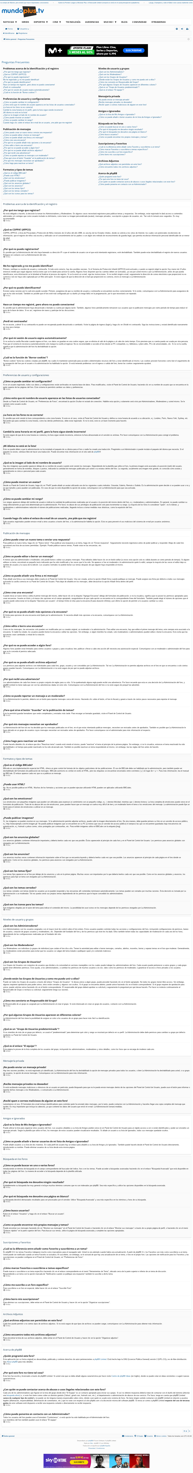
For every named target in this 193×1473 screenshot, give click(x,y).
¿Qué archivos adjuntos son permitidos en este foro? (120, 164)
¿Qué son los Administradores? (111, 72)
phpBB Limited (100, 1359)
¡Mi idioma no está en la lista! (15, 112)
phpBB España (105, 1445)
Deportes (39, 21)
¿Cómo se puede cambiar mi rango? (18, 120)
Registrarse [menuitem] (187, 29)
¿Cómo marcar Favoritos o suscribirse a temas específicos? (123, 149)
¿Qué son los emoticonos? (14, 178)
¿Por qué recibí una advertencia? (16, 153)
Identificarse (9, 33)
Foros (10, 29)
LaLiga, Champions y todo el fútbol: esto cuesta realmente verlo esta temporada (163, 3)
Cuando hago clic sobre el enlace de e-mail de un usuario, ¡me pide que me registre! (37, 123)
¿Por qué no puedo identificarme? (17, 82)
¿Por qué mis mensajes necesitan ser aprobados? (23, 161)
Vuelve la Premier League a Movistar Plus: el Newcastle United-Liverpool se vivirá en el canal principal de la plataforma (85, 3)
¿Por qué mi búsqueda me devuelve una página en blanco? (122, 132)
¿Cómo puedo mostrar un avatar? (17, 117)
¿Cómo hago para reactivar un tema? (18, 163)
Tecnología (73, 21)
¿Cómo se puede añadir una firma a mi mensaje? (23, 138)
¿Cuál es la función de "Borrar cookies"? (19, 92)
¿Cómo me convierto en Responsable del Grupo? (118, 82)
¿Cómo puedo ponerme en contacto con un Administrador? (122, 184)
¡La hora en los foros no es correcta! (18, 107)
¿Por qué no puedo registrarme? (16, 77)
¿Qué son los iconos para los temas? (18, 194)
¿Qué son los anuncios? (13, 186)
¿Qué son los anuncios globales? (16, 183)
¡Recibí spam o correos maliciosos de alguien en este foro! (122, 105)
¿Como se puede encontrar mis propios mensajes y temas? (122, 137)
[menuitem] (177, 29)
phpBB (96, 452)
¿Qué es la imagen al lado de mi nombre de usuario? (24, 115)
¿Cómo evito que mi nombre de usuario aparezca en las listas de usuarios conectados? (39, 105)
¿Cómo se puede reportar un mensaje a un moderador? (25, 155)
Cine (55, 21)
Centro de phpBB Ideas (121, 1376)
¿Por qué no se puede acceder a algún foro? (21, 148)
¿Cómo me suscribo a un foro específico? (115, 152)
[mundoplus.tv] (23, 11)
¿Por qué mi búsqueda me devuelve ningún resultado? (120, 129)
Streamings (158, 21)
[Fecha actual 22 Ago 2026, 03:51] (188, 39)
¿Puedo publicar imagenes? (14, 181)
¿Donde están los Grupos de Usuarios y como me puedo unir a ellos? (126, 80)
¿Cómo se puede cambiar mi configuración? (21, 102)
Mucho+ (109, 21)
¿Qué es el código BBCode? (14, 173)
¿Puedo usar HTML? (11, 175)
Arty (91, 1443)
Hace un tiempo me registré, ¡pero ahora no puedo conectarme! (29, 85)
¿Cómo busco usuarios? (108, 134)
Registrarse (23, 33)
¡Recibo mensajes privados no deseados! (115, 102)
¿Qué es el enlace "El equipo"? (111, 90)
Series (25, 21)
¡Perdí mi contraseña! (12, 87)
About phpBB (12, 1362)
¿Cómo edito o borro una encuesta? (17, 145)
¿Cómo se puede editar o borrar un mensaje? (21, 135)
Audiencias (92, 21)
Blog (124, 21)
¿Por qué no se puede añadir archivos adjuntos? (23, 150)
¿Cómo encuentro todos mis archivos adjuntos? (117, 167)
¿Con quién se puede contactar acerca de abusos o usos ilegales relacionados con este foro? (136, 182)
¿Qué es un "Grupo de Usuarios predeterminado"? (118, 87)
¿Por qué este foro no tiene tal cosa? (113, 179)
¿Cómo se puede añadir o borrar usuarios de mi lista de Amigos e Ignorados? (129, 117)
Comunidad (139, 21)
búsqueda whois (13, 1395)
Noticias (8, 21)
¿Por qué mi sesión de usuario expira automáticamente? (26, 90)
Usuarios (23, 29)
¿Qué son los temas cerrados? (15, 191)
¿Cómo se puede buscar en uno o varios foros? (117, 127)
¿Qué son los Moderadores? (110, 74)
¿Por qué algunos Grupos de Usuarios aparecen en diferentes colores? (127, 85)
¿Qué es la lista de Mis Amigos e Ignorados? (116, 114)
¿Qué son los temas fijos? (14, 188)
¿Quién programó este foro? (109, 177)
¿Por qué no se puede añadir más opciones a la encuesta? (27, 143)
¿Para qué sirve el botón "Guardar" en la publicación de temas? (29, 158)
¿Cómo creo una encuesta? (14, 140)
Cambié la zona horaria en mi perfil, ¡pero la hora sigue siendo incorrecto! (33, 110)
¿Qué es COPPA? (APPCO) (14, 74)
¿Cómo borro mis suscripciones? (111, 154)
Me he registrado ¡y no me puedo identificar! (21, 80)
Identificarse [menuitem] (182, 29)
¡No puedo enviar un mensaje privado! (113, 100)
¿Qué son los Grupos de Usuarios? (112, 77)
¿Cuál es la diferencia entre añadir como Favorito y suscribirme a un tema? (129, 147)
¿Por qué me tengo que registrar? (17, 72)
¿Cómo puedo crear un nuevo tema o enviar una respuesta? (27, 132)
